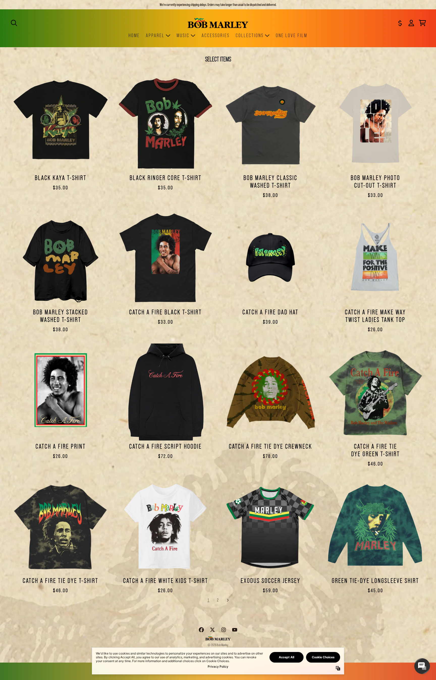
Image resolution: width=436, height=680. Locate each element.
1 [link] (208, 600)
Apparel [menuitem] (155, 35)
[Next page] (227, 600)
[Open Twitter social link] (212, 629)
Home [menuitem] (134, 35)
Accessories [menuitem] (216, 35)
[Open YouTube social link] (234, 629)
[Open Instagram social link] (223, 629)
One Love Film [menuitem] (291, 35)
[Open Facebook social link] (201, 629)
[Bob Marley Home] (218, 23)
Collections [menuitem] (250, 35)
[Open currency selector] (400, 23)
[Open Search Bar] (13, 23)
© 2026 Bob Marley (218, 645)
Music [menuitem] (183, 35)
